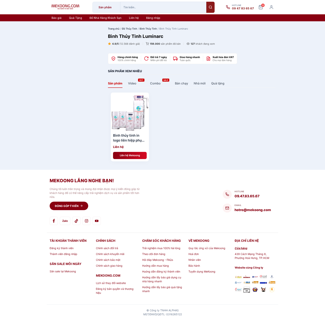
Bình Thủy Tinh (148, 28)
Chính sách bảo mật (108, 259)
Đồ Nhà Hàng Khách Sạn (105, 17)
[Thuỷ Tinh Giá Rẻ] (255, 283)
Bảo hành (194, 265)
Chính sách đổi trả (107, 248)
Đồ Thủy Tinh (129, 28)
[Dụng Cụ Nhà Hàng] (255, 290)
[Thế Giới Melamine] (246, 277)
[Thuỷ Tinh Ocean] (238, 290)
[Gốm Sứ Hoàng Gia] (238, 277)
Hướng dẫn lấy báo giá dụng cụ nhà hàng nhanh (161, 279)
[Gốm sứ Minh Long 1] (238, 283)
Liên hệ (134, 17)
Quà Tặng (75, 17)
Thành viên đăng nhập (63, 254)
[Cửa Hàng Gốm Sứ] (271, 283)
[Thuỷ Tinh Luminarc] (263, 283)
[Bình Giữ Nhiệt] (255, 277)
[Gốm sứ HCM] (246, 283)
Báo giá (57, 17)
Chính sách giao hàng (109, 265)
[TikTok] (76, 221)
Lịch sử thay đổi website (111, 283)
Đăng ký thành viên (62, 248)
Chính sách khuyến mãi (110, 254)
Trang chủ (113, 28)
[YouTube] (97, 221)
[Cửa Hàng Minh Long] (271, 277)
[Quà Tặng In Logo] (271, 290)
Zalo (65, 220)
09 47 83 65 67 (243, 8)
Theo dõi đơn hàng (153, 254)
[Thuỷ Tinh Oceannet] (263, 277)
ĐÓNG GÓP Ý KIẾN (66, 205)
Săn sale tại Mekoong (63, 271)
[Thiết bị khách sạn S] (263, 290)
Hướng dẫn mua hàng (155, 265)
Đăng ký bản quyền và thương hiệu (115, 290)
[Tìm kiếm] (210, 7)
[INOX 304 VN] (246, 290)
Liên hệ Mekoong (130, 155)
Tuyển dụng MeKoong (201, 271)
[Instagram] (86, 221)
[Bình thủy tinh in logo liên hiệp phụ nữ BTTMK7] (130, 112)
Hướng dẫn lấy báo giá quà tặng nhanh (162, 289)
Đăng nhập (153, 17)
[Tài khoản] (271, 7)
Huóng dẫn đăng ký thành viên (161, 271)
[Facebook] (54, 221)
